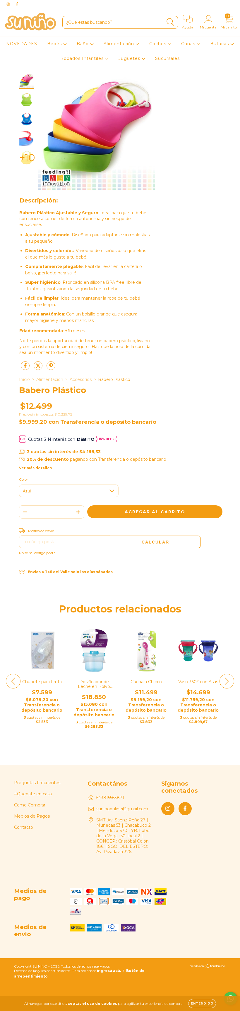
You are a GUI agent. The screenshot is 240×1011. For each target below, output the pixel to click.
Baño (83, 43)
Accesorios (81, 379)
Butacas (220, 43)
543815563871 (110, 797)
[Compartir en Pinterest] (51, 368)
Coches (158, 43)
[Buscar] (170, 22)
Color (23, 479)
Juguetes (130, 58)
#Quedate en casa (33, 793)
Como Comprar (29, 805)
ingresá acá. (109, 970)
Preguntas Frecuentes (37, 782)
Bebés (55, 43)
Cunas (189, 43)
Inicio (24, 379)
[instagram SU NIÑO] (8, 4)
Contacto (23, 827)
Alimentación (120, 43)
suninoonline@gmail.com (122, 808)
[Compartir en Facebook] (26, 368)
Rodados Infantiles (82, 58)
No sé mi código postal (37, 553)
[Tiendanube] (207, 967)
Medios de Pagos (32, 816)
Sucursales (167, 58)
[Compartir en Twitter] (39, 368)
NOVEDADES (21, 43)
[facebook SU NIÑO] (17, 4)
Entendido (202, 1003)
